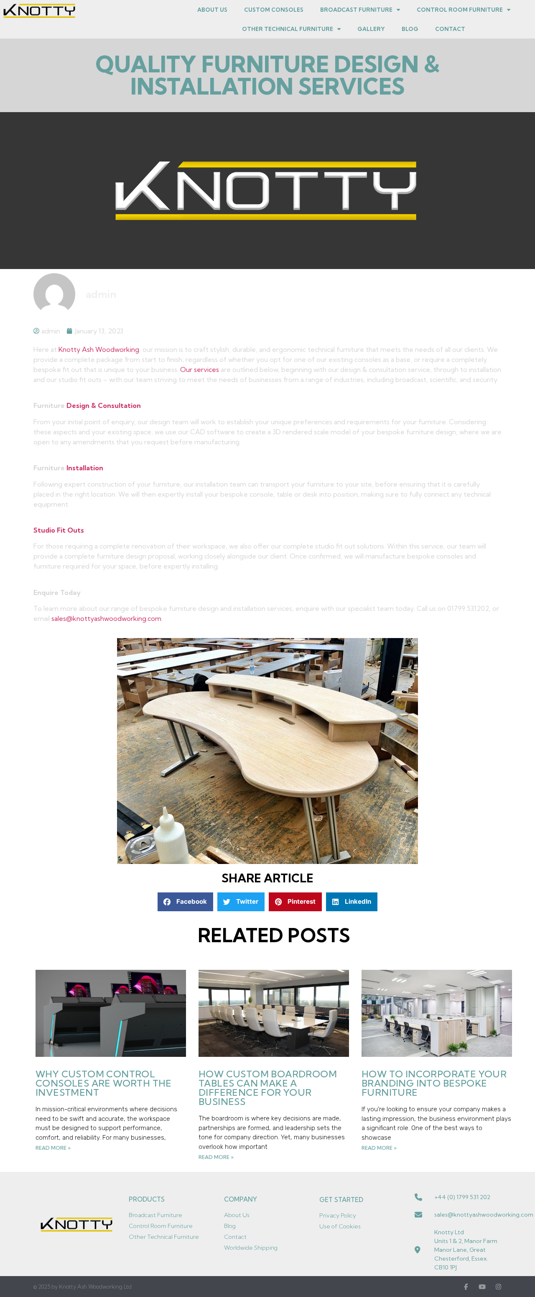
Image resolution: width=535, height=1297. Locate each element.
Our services (199, 369)
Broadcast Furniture (356, 9)
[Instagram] (498, 1287)
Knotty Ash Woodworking (99, 349)
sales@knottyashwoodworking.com (106, 618)
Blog (410, 29)
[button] (185, 901)
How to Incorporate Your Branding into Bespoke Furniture (434, 1083)
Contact (450, 29)
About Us (212, 9)
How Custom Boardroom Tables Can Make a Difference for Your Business (268, 1087)
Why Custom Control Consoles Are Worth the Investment (104, 1083)
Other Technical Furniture (287, 29)
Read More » (53, 1148)
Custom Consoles (273, 9)
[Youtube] (482, 1287)
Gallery (371, 29)
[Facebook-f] (466, 1287)
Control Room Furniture (460, 9)
